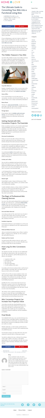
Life (32, 82)
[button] (31, 2)
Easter (33, 55)
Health (33, 69)
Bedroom (34, 43)
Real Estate (34, 90)
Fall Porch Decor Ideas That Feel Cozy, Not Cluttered (37, 32)
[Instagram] (39, 404)
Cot (32, 50)
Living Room (34, 83)
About (14, 410)
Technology (34, 104)
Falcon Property (35, 61)
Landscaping (34, 78)
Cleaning (34, 48)
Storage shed (34, 101)
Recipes (33, 92)
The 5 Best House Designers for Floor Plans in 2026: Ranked (37, 17)
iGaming (33, 73)
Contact (30, 410)
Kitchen (33, 76)
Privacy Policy (22, 410)
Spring (33, 99)
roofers (11, 152)
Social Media (34, 97)
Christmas (34, 47)
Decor (33, 52)
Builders (33, 45)
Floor (33, 64)
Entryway (34, 59)
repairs (13, 19)
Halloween (34, 68)
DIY (32, 54)
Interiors (34, 75)
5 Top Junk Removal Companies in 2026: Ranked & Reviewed (36, 22)
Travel (33, 106)
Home (7, 19)
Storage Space (35, 103)
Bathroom (34, 41)
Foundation (34, 66)
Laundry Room (35, 80)
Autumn (33, 40)
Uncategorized (35, 108)
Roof (33, 96)
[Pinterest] (22, 404)
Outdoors (34, 87)
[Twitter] (33, 404)
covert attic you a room (7, 42)
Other (10, 19)
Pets (32, 89)
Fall (32, 62)
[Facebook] (28, 404)
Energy (33, 57)
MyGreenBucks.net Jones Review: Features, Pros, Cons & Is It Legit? (37, 27)
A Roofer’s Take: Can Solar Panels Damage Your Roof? (37, 13)
